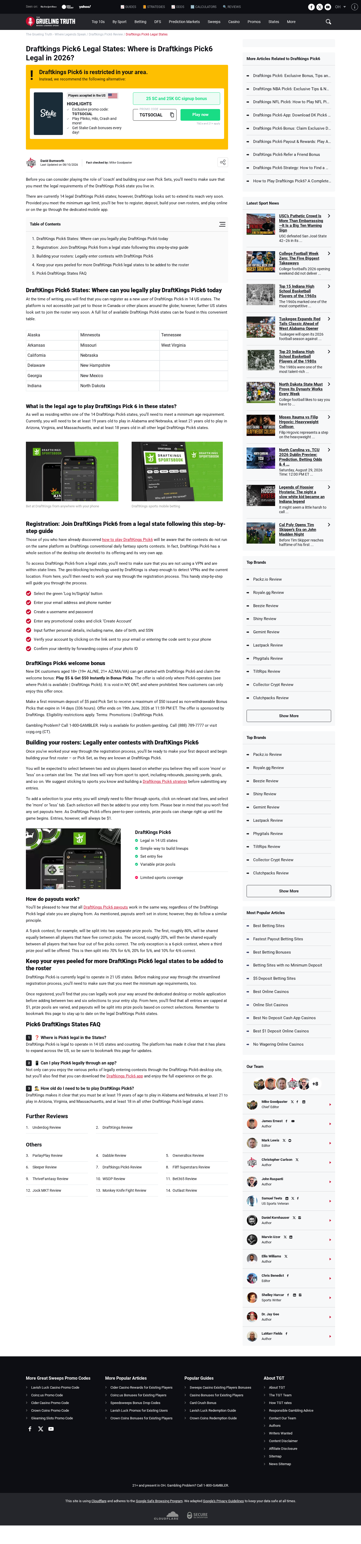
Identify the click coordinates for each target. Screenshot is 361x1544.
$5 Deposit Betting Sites (274, 978)
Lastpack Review (268, 645)
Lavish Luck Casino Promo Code (55, 1387)
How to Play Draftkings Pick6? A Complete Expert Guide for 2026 (292, 181)
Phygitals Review (268, 658)
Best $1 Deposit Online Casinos (281, 1031)
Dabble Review (114, 1155)
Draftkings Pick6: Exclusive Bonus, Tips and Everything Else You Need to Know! (292, 75)
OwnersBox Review (188, 1155)
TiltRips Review (266, 671)
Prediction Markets (184, 22)
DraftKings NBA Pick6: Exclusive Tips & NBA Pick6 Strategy (292, 89)
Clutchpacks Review (271, 698)
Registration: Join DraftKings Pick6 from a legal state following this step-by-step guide (112, 247)
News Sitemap (280, 1464)
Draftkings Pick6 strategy (165, 781)
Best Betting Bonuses (272, 952)
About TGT (277, 1387)
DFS (157, 22)
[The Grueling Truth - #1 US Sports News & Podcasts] (57, 22)
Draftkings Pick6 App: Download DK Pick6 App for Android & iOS (292, 115)
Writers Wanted (280, 1433)
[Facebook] (311, 7)
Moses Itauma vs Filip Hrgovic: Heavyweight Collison (298, 422)
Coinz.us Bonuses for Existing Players (138, 1395)
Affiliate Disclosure (283, 1449)
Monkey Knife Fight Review (124, 1190)
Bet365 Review (185, 1179)
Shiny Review (264, 618)
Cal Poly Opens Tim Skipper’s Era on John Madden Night (297, 529)
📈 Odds (177, 7)
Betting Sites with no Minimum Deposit (287, 965)
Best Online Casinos (271, 991)
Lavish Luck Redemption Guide (213, 1410)
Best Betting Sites (269, 925)
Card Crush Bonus (203, 1403)
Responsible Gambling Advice (291, 1410)
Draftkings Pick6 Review (106, 34)
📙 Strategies (153, 7)
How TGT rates (280, 1403)
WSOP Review (114, 1179)
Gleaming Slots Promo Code (52, 1418)
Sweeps (214, 22)
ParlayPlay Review (48, 1155)
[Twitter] (319, 7)
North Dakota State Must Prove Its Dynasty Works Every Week (301, 389)
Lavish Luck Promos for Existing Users (139, 1410)
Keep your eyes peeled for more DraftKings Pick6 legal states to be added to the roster (113, 265)
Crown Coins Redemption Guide (213, 1418)
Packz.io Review (267, 579)
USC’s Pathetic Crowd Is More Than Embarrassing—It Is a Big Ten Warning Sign (301, 223)
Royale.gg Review (268, 592)
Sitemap (275, 1456)
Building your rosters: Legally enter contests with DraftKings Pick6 (94, 256)
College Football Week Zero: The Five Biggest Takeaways (299, 258)
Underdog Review (47, 1127)
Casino (234, 22)
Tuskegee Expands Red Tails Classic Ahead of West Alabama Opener (299, 324)
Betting (140, 22)
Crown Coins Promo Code (50, 1410)
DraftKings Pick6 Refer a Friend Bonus (286, 154)
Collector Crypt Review (273, 684)
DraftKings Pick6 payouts (106, 907)
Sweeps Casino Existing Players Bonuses (220, 1387)
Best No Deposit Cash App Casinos (284, 1017)
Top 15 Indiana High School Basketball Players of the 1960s (297, 291)
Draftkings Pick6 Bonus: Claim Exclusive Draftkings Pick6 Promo (292, 128)
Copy (172, 115)
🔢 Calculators (203, 7)
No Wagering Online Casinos (278, 1044)
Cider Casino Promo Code (50, 1403)
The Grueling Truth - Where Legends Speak (56, 34)
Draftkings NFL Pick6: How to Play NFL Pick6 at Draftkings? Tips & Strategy (292, 102)
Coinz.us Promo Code (47, 1395)
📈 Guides (128, 7)
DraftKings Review (118, 1127)
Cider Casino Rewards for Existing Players (141, 1387)
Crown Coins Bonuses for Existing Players (141, 1418)
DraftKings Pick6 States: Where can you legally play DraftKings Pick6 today (102, 238)
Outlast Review (185, 1190)
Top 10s (98, 22)
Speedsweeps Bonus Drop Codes (135, 1403)
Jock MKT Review (47, 1190)
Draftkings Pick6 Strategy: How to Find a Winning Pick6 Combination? (292, 167)
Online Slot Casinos (270, 1005)
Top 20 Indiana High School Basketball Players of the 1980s (297, 356)
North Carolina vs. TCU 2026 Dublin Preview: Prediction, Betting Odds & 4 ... (300, 457)
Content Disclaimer (283, 1441)
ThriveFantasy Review (50, 1179)
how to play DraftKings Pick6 (127, 539)
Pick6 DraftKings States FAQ (61, 273)
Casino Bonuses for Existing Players (216, 1395)
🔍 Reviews (232, 7)
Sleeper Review (45, 1167)
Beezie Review (265, 605)
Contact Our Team (282, 1418)
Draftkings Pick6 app (125, 1076)
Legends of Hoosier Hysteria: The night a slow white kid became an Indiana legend (302, 494)
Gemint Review (266, 632)
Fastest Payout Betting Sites (278, 939)
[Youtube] (328, 7)
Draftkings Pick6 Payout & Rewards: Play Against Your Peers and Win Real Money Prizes (292, 141)
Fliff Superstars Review (191, 1167)
